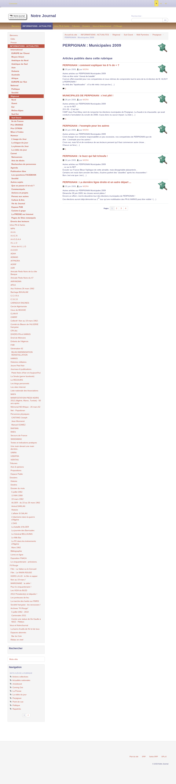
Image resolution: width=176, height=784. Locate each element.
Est (12, 107)
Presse (14, 42)
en (166, 3)
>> (165, 20)
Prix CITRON (16, 128)
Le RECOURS (17, 380)
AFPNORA (15, 261)
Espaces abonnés (18, 632)
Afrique (14, 78)
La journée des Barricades (22, 530)
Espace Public (17, 474)
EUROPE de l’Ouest (20, 53)
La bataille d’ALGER (20, 527)
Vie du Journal (18, 203)
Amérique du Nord (19, 60)
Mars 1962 (16, 547)
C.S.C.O (14, 299)
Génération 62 (17, 348)
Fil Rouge (118, 26)
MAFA (13, 394)
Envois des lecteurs (20, 221)
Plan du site (134, 757)
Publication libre (18, 171)
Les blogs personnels (20, 383)
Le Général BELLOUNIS (21, 534)
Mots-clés (13, 659)
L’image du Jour (19, 139)
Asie (13, 67)
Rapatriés (16, 709)
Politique (15, 89)
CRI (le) (14, 331)
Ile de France (17, 121)
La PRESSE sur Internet (22, 214)
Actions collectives (20, 677)
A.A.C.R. (14, 236)
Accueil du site (71, 35)
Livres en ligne (17, 555)
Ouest (14, 103)
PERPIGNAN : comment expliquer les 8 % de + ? (91, 65)
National (14, 85)
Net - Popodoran (18, 410)
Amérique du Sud (19, 64)
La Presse (16, 691)
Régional (116, 35)
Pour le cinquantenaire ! (21, 587)
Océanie (15, 71)
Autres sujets (17, 182)
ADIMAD (14, 257)
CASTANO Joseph (19, 417)
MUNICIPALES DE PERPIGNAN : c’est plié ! (88, 95)
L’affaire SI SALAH (19, 513)
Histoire (14, 481)
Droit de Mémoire (18, 338)
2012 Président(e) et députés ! (24, 594)
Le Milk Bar (16, 537)
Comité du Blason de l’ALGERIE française (24, 325)
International (17, 50)
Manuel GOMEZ (18, 425)
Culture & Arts (17, 200)
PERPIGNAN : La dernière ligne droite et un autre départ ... (97, 182)
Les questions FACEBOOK (23, 175)
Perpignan (156, 35)
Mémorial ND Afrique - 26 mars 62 (25, 407)
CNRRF (14, 317)
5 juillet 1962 (16, 492)
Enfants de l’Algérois (19, 341)
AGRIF (13, 264)
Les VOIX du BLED (19, 590)
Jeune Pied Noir (17, 365)
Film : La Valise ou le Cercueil (23, 569)
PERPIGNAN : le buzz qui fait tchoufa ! (85, 156)
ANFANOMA (16, 281)
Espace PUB (17, 207)
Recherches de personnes (23, 164)
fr (156, 3)
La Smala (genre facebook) (22, 376)
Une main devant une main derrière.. (22, 447)
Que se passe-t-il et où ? (23, 186)
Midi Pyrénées (143, 35)
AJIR (13, 268)
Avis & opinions (17, 467)
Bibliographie (16, 551)
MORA (86, 69)
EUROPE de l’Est (19, 82)
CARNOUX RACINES (20, 303)
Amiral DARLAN (18, 506)
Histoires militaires (18, 362)
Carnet (14, 153)
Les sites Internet (18, 387)
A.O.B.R (14, 250)
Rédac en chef (17, 640)
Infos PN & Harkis (61, 26)
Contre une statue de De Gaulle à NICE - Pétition (26, 620)
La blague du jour (19, 143)
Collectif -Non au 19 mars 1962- (24, 321)
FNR (13, 345)
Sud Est (15, 114)
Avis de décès (17, 160)
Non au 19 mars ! (18, 580)
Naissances (16, 157)
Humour (14, 135)
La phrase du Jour (20, 146)
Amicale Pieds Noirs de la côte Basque (24, 272)
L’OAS (14, 523)
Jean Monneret (18, 421)
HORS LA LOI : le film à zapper (24, 576)
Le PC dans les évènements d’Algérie (23, 542)
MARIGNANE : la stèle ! (21, 583)
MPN (13, 228)
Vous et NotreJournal (102, 26)
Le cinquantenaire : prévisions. (24, 562)
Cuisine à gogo (18, 211)
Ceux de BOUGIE (18, 310)
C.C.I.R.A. (15, 296)
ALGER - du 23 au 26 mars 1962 (25, 503)
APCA (13, 285)
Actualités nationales (21, 680)
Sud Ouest (128, 35)
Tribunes (76, 26)
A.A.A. (13, 232)
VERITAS (15, 460)
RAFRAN (14, 428)
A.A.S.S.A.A (16, 239)
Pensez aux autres (20, 196)
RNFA (13, 432)
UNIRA (13, 452)
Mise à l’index (17, 132)
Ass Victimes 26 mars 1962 (22, 288)
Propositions (16, 470)
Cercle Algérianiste (19, 306)
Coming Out (17, 687)
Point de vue (17, 702)
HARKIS (14, 358)
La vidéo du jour (19, 150)
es (161, 3)
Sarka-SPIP (153, 757)
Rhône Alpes (17, 110)
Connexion (13, 4)
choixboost (17, 684)
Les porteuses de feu (20, 597)
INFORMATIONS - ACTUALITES (37, 26)
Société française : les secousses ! (26, 605)
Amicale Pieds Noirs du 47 (22, 278)
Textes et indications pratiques (24, 443)
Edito (13, 39)
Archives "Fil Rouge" (19, 608)
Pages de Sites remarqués (23, 218)
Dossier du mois (18, 488)
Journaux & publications (21, 369)
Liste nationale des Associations (24, 391)
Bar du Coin (16, 636)
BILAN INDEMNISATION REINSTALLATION (22, 353)
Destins (14, 485)
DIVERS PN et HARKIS (21, 334)
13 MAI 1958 (17, 495)
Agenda (14, 168)
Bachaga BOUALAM (19, 292)
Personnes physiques (20, 414)
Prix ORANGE (17, 125)
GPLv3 (164, 757)
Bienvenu (16, 26)
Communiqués (18, 189)
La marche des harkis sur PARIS (25, 601)
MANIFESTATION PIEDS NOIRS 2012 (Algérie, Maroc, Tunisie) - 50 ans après (26, 400)
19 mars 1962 (17, 499)
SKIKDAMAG (16, 439)
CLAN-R (14, 313)
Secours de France (19, 435)
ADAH (13, 253)
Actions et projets (19, 193)
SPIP (144, 757)
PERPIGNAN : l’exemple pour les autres (86, 125)
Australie (15, 75)
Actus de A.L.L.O (18, 246)
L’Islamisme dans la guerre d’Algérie (23, 518)
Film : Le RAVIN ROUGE (21, 572)
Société (14, 92)
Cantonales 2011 (18, 615)
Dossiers (86, 26)
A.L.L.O (14, 243)
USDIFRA (15, 456)
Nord (13, 100)
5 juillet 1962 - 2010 (20, 612)
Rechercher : (137, 16)
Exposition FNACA (19, 558)
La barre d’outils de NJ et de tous (25, 629)
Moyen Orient (17, 57)
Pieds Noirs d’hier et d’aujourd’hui (26, 373)
